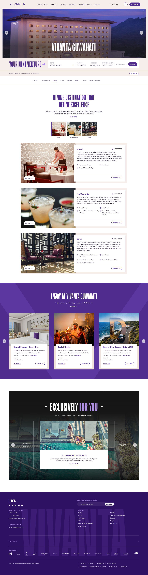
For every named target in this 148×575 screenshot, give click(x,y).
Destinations (81, 518)
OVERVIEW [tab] (35, 80)
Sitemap (112, 512)
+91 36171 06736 (118, 149)
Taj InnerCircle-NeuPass (117, 515)
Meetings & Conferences (85, 523)
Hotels (80, 512)
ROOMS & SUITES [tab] (45, 80)
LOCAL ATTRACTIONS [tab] (95, 80)
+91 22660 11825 (14, 515)
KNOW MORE (116, 177)
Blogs (112, 521)
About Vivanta (82, 526)
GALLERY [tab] (77, 80)
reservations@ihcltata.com (17, 518)
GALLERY (30, 178)
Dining (80, 515)
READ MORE (73, 117)
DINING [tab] (55, 80)
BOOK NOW (134, 4)
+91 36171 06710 (118, 194)
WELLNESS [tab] (69, 80)
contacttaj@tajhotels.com (16, 527)
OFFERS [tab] (62, 80)
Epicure (112, 518)
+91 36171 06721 (118, 239)
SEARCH (132, 64)
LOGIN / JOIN (114, 4)
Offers (79, 521)
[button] (121, 64)
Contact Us (113, 523)
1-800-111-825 (13, 512)
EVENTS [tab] (84, 80)
